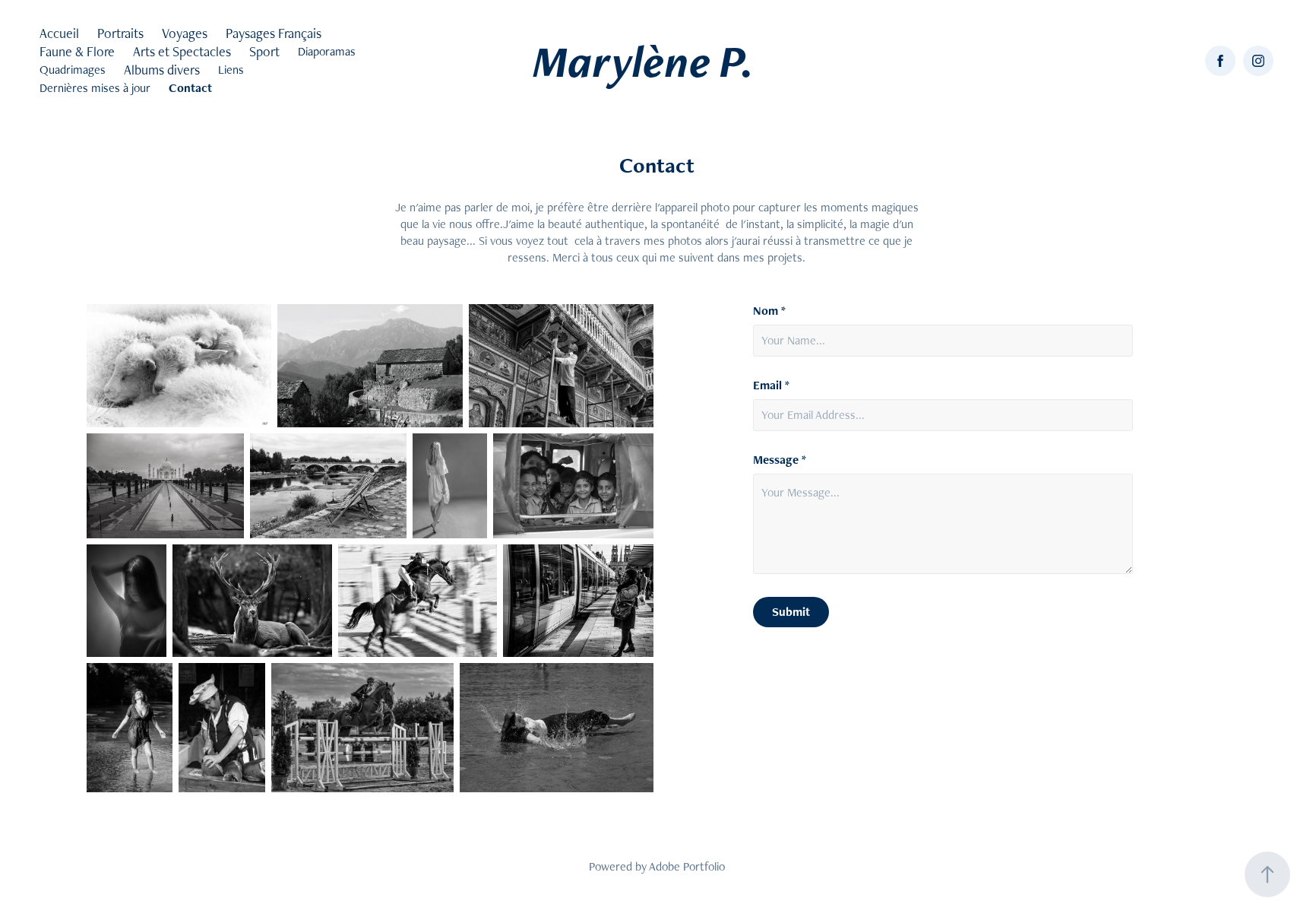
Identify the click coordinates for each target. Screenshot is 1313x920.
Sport (264, 51)
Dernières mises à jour (95, 88)
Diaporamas (327, 51)
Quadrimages (73, 70)
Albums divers (162, 69)
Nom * (769, 311)
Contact (190, 88)
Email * (771, 385)
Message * (779, 460)
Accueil (59, 33)
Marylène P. (643, 60)
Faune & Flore (77, 51)
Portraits (120, 33)
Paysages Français (273, 33)
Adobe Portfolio (687, 866)
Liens (231, 70)
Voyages (184, 33)
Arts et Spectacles (182, 51)
